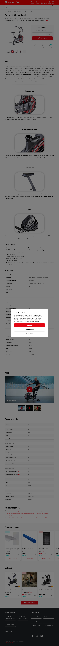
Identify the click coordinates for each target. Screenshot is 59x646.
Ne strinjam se (29, 333)
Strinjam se (30, 325)
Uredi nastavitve (29, 329)
